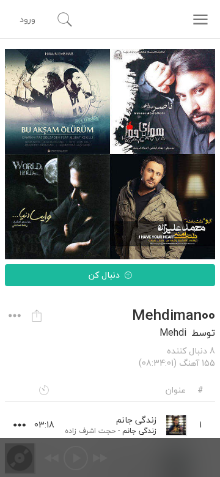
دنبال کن (104, 275)
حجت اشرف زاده (90, 430)
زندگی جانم (139, 430)
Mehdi (173, 332)
